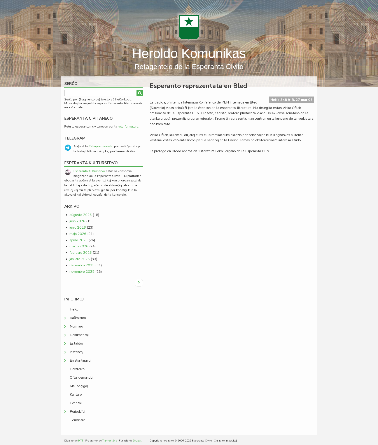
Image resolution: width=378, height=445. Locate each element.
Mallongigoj (79, 386)
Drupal (137, 440)
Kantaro (76, 394)
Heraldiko (77, 369)
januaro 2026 (80, 259)
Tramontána (109, 440)
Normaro (76, 326)
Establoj (76, 343)
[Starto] (189, 27)
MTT (80, 440)
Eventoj (76, 403)
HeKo (74, 309)
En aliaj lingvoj (80, 360)
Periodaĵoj (77, 411)
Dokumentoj (79, 335)
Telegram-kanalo (101, 146)
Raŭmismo (78, 318)
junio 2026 (78, 227)
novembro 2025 (82, 271)
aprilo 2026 (79, 240)
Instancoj (76, 352)
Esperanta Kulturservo (89, 171)
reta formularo (128, 126)
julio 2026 (77, 221)
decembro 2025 (82, 265)
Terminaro (77, 420)
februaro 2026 (81, 252)
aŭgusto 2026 (81, 214)
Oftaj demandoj (81, 377)
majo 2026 (78, 233)
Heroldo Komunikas (189, 53)
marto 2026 (79, 246)
